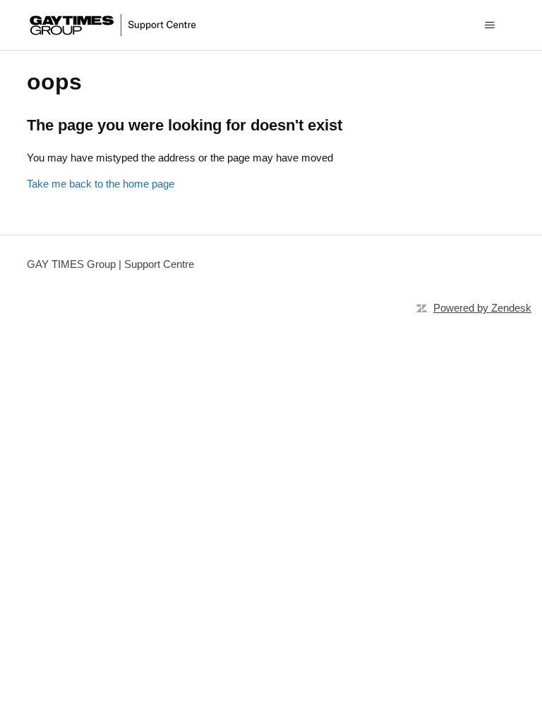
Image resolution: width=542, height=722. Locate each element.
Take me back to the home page (100, 184)
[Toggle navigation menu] (490, 25)
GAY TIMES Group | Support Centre (110, 264)
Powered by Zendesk (482, 308)
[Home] (114, 25)
